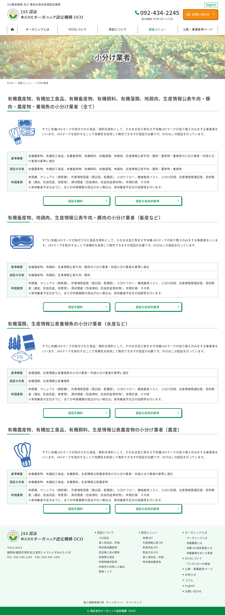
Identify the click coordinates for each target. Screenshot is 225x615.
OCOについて (193, 558)
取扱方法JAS (150, 552)
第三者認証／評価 (109, 542)
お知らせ (190, 574)
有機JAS (148, 538)
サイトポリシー (115, 602)
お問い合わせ (193, 591)
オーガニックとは (196, 532)
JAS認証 (104, 538)
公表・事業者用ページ (199, 569)
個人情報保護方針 (93, 602)
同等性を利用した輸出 (112, 566)
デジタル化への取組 (198, 563)
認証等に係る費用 (109, 552)
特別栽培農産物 (108, 547)
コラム (189, 580)
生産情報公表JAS (153, 542)
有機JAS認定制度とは (199, 548)
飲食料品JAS (150, 547)
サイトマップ (134, 602)
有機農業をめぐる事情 (200, 553)
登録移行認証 (106, 557)
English (190, 586)
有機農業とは (194, 543)
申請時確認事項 (108, 561)
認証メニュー (149, 532)
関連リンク (105, 571)
